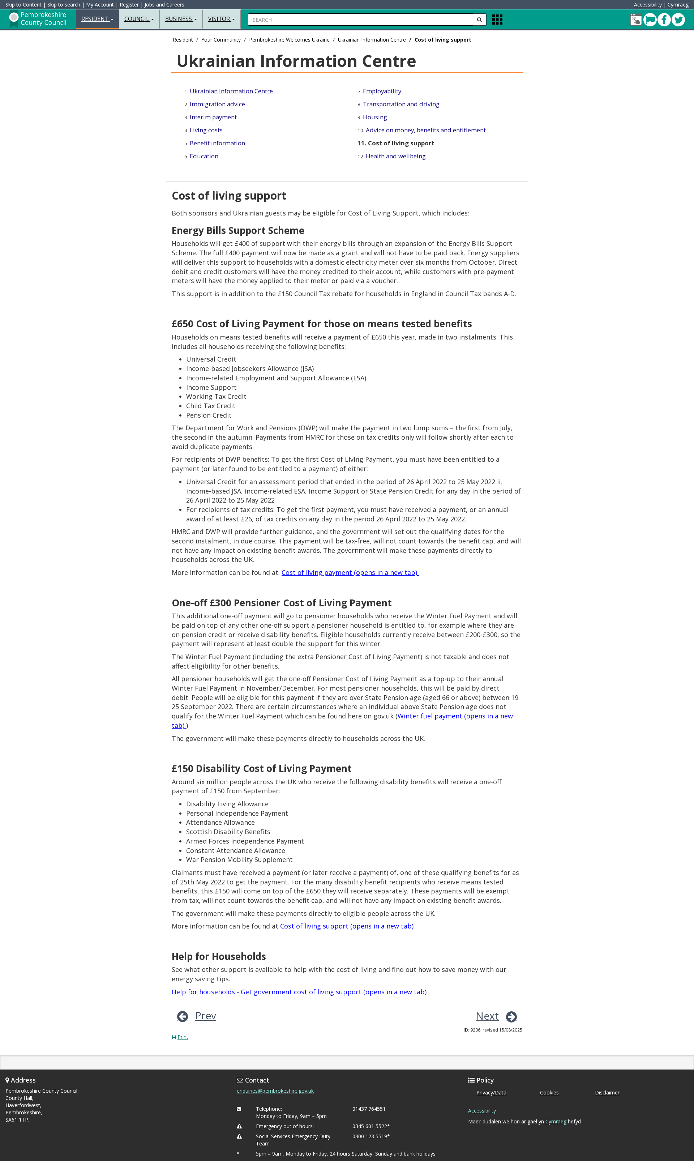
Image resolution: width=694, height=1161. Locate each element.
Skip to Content (23, 4)
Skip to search (63, 4)
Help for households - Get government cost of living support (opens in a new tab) (300, 991)
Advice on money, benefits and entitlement (426, 130)
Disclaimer (607, 1092)
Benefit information (217, 143)
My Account (100, 4)
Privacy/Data (491, 1092)
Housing (375, 117)
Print (182, 1036)
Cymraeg (678, 4)
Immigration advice (217, 104)
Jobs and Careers (164, 4)
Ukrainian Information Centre (372, 39)
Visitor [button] (219, 19)
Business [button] (179, 19)
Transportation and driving (401, 104)
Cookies (549, 1092)
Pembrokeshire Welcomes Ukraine (289, 39)
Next (487, 1016)
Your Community (221, 39)
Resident (183, 39)
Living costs (206, 130)
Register (129, 4)
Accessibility (648, 4)
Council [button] (137, 19)
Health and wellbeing (396, 156)
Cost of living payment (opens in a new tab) (350, 572)
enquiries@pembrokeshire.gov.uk (275, 1090)
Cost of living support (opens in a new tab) (347, 926)
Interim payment (213, 117)
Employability (382, 91)
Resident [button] (95, 19)
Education (204, 156)
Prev (205, 1015)
